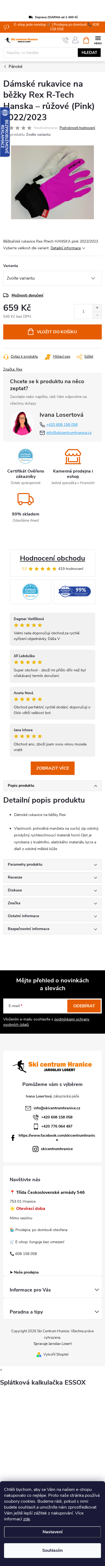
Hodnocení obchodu (52, 558)
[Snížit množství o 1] (97, 315)
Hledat (89, 52)
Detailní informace (66, 248)
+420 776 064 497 (56, 1126)
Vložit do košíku (57, 332)
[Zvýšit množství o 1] (97, 308)
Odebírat (84, 1006)
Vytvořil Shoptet (55, 1354)
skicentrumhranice (57, 1148)
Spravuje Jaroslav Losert (53, 1343)
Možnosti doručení (27, 295)
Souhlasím (52, 1550)
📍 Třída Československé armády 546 (47, 1192)
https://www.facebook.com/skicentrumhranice (57, 1137)
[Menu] (98, 40)
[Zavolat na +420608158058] (65, 40)
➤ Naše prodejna (24, 1272)
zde (26, 1519)
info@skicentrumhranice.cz (69, 432)
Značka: (12, 369)
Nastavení (52, 1532)
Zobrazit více (52, 768)
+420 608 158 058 (62, 424)
